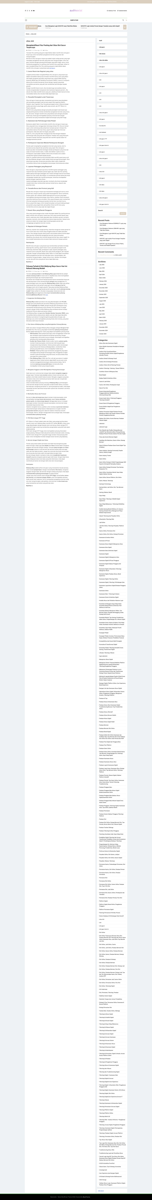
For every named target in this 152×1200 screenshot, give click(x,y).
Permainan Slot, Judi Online (106, 889)
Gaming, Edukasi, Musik (105, 492)
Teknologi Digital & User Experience (108, 1081)
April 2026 (102, 274)
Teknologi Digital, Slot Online (107, 1093)
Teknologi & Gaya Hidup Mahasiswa (108, 1024)
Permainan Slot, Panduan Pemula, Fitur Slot (110, 898)
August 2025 (102, 301)
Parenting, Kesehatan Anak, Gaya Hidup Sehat (111, 834)
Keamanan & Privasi (104, 540)
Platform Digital (103, 901)
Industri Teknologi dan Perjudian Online (109, 516)
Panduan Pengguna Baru (105, 787)
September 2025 (103, 297)
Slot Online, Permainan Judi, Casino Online (110, 979)
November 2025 (103, 291)
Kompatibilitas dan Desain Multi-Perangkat (110, 641)
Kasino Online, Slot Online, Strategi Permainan (111, 534)
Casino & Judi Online (104, 381)
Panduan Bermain (103, 725)
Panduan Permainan (104, 811)
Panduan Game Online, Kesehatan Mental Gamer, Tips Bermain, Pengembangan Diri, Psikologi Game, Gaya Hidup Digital (112, 753)
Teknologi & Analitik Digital (106, 1017)
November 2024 (103, 330)
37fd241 (30, 50)
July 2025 (101, 304)
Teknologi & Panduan (104, 1058)
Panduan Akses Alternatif (106, 712)
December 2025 (103, 287)
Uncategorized (103, 1170)
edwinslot (101, 423)
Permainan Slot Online (105, 881)
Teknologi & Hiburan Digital (106, 1027)
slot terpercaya (103, 989)
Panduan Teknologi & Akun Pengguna (109, 831)
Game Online (102, 459)
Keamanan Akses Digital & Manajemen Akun (111, 544)
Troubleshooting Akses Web (106, 1150)
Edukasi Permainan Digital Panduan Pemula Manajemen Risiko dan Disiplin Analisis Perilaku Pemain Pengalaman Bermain (112, 413)
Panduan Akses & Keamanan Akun (108, 701)
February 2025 (103, 320)
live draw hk (102, 125)
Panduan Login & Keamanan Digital (108, 765)
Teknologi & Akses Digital (106, 1014)
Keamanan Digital (104, 554)
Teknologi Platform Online (106, 1113)
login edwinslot (103, 656)
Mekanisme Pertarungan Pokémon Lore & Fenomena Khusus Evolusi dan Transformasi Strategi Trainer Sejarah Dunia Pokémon (111, 671)
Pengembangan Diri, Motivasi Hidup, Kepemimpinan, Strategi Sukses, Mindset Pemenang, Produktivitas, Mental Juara (110, 846)
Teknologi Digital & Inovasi (106, 1078)
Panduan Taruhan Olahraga (106, 827)
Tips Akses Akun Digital (105, 1139)
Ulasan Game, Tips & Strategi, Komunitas (110, 1166)
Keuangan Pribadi (103, 633)
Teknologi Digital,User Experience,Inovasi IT (110, 1096)
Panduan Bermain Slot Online (107, 728)
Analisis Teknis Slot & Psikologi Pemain (109, 365)
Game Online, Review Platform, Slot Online (110, 477)
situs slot (101, 171)
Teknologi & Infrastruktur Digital (107, 1030)
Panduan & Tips (103, 698)
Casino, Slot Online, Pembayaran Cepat (109, 385)
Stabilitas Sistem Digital (105, 996)
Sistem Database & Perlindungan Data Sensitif (111, 916)
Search (100, 210)
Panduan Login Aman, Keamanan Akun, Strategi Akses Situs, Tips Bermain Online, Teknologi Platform (111, 770)
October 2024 (102, 334)
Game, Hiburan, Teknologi (106, 480)
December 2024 (103, 327)
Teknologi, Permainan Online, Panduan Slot (110, 1136)
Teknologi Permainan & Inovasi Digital (109, 1106)
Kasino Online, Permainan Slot (107, 531)
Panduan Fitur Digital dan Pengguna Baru (110, 742)
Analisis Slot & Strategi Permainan (108, 361)
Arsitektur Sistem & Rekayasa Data (108, 371)
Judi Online (102, 522)
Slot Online (102, 932)
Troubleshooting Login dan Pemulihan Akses (111, 1153)
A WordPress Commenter (106, 255)
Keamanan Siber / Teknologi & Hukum (109, 594)
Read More (29, 262)
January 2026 (102, 284)
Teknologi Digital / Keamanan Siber (108, 1075)
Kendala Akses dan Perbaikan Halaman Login (111, 600)
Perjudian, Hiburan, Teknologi (107, 861)
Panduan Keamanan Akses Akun (107, 762)
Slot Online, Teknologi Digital (107, 986)
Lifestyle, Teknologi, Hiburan (106, 653)
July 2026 (101, 264)
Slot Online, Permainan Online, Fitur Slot (109, 982)
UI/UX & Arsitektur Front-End (106, 1163)
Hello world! (118, 255)
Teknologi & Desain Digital (106, 1020)
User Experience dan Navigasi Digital (109, 1173)
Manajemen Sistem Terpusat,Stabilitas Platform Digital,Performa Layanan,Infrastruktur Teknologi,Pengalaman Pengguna (112, 664)
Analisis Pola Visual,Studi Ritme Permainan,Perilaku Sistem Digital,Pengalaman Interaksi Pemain (111, 353)
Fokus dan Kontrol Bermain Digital (108, 437)
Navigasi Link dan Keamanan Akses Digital (110, 688)
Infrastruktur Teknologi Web (106, 519)
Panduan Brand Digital (105, 731)
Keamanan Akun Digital (105, 547)
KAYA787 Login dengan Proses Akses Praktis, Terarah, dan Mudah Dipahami (101, 26)
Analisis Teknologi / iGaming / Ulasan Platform (111, 368)
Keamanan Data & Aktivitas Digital (108, 550)
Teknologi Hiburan (104, 1100)
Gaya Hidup (102, 495)
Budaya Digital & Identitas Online (107, 378)
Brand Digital (102, 375)
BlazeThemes (86, 1197)
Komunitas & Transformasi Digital (108, 644)
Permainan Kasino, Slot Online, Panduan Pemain (112, 869)
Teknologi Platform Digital (106, 1110)
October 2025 (102, 294)
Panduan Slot (102, 819)
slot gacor (52, 68)
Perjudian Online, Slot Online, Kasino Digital (110, 857)
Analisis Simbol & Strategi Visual (108, 358)
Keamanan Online (103, 590)
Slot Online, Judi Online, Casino (107, 944)
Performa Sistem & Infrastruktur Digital (109, 851)
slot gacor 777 (103, 139)
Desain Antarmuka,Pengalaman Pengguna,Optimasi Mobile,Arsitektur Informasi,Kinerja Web (109, 393)
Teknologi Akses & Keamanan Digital (109, 1065)
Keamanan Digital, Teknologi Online (108, 579)
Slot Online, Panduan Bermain (107, 962)
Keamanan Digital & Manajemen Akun (109, 557)
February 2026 (103, 281)
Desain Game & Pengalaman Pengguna (109, 403)
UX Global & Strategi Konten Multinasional (110, 1176)
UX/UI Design (102, 1180)
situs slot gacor (103, 73)
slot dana (101, 184)
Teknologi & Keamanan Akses (107, 1043)
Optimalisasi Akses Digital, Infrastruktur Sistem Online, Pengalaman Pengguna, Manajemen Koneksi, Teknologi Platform (111, 693)
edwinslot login (103, 427)
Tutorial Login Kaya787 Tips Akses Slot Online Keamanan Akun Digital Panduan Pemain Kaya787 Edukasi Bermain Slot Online (112, 1158)
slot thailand (102, 132)
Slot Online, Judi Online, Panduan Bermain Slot (111, 947)
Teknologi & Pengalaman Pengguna (108, 1062)
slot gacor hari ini (104, 145)
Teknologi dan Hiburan (105, 1068)
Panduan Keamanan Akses (106, 758)
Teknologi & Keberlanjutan (106, 1050)
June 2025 (102, 307)
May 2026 (101, 271)
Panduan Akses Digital (105, 718)
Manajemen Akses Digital (106, 659)
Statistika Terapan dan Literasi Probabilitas (110, 999)
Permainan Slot (103, 877)
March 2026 (102, 278)
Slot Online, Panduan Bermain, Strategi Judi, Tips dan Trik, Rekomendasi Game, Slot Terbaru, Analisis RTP (112, 974)
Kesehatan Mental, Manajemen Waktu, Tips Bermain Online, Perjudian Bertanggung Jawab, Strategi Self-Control (111, 612)
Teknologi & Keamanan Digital (107, 1047)
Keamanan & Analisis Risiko (106, 537)
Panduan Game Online (105, 748)
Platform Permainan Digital (106, 909)
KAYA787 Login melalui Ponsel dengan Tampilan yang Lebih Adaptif (56, 26)
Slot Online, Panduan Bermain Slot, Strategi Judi (111, 966)
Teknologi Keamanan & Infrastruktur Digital (110, 1103)
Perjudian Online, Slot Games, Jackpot (109, 854)
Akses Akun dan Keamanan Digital (108, 343)
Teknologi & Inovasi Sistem (106, 1040)
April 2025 (102, 314)
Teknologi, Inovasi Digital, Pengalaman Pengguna (112, 1125)
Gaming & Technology (105, 484)
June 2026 (102, 268)
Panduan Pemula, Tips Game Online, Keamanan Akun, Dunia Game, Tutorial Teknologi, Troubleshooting (111, 782)
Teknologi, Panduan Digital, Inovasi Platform (111, 1133)
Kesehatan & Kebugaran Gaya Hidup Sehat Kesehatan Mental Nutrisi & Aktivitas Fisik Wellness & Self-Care (110, 605)
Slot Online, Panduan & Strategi (107, 959)
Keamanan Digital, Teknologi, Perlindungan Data (111, 582)
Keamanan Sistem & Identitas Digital (109, 597)
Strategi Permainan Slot (105, 1007)
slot (47, 295)
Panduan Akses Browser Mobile (107, 715)
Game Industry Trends (105, 455)
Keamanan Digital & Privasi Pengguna (109, 560)
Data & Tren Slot (103, 388)
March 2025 (102, 317)
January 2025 (102, 324)
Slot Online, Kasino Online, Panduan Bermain (111, 951)
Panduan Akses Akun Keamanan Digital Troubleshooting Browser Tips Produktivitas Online (110, 706)
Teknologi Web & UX (104, 1116)
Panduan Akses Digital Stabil (106, 722)
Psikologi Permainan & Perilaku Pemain (109, 912)
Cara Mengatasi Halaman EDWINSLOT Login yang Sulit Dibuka (100, 1)
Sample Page (74, 20)
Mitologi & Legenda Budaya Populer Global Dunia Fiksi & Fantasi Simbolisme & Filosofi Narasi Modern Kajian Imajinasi (112, 678)
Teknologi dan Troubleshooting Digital (109, 1072)
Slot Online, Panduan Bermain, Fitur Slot (109, 969)
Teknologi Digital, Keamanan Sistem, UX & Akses (112, 1090)
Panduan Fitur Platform (105, 745)
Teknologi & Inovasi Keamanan (107, 1037)
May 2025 (101, 311)
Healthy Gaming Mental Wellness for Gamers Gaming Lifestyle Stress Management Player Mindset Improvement (111, 510)
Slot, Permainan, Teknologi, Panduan (108, 992)
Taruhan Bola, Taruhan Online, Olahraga (109, 1011)
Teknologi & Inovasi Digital (106, 1034)
